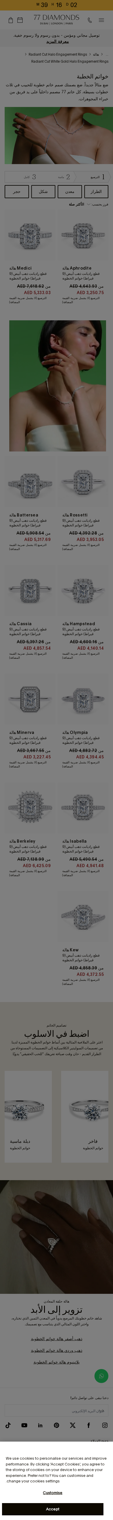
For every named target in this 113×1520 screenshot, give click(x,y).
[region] (56, 1481)
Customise (52, 1493)
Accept (52, 1509)
